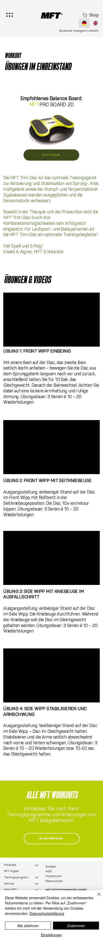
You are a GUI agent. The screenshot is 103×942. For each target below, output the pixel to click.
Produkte (10, 865)
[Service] (37, 884)
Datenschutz (54, 881)
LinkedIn (93, 31)
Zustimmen (76, 925)
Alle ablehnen (28, 925)
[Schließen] (96, 897)
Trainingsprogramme (17, 877)
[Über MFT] (37, 890)
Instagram (79, 31)
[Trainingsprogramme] (37, 878)
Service (9, 883)
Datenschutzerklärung (47, 913)
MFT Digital (11, 871)
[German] (84, 23)
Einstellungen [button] (51, 934)
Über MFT (10, 889)
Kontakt (51, 867)
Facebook (65, 31)
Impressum (54, 876)
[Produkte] (37, 865)
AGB (49, 871)
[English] (95, 23)
